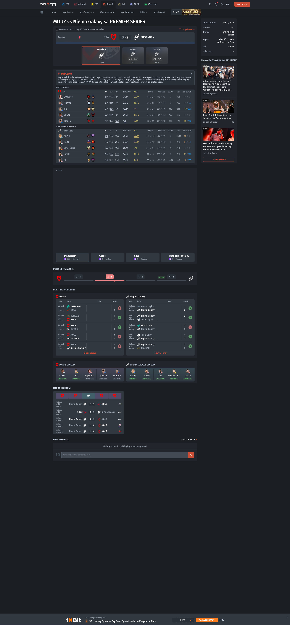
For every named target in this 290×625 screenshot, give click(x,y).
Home (53, 12)
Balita (142, 12)
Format (206, 27)
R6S (96, 4)
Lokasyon (207, 51)
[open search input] (210, 4)
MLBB (137, 4)
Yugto (205, 39)
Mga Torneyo (86, 12)
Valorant (82, 4)
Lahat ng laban (90, 353)
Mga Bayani (159, 12)
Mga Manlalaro (107, 12)
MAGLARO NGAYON (206, 620)
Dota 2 (110, 4)
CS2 (67, 4)
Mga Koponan (127, 12)
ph (227, 4)
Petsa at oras (209, 22)
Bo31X (182, 620)
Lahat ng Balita (219, 159)
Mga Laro (152, 4)
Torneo (206, 32)
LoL (123, 4)
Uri (204, 46)
